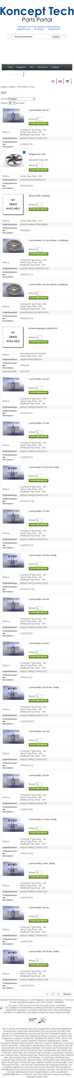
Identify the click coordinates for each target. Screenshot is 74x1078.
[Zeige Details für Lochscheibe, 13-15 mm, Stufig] (14, 479)
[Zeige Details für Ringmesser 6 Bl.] (14, 166)
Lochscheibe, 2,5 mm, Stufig (42, 555)
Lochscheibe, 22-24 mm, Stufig (44, 687)
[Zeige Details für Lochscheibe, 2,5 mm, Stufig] (14, 567)
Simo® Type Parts (19, 87)
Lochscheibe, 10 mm (39, 379)
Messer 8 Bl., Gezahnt (39, 196)
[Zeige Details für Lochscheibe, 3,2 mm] (14, 743)
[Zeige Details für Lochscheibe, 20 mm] (14, 611)
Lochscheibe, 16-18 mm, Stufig (44, 951)
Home (4, 87)
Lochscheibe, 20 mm (39, 599)
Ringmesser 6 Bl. (37, 154)
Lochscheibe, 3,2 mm (39, 731)
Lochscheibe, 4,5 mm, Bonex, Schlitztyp (48, 284)
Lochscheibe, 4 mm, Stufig (42, 863)
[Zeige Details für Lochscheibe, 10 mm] (14, 391)
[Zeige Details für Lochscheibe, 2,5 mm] (14, 523)
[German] (67, 82)
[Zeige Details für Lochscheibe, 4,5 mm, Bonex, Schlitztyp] (14, 296)
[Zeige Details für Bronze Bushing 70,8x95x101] (14, 347)
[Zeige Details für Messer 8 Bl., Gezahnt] (14, 215)
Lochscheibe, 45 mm (39, 110)
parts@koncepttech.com (28, 1002)
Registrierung (23, 29)
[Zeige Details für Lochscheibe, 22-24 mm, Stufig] (14, 699)
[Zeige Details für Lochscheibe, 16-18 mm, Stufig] (14, 963)
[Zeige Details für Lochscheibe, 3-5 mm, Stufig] (14, 831)
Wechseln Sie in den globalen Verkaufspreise (39, 27)
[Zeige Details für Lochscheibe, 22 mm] (14, 655)
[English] (53, 82)
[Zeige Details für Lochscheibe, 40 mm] (14, 919)
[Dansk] (60, 82)
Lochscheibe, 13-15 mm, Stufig (44, 467)
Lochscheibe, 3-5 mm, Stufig (42, 819)
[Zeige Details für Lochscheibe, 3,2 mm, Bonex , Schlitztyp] (14, 252)
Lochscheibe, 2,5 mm (39, 511)
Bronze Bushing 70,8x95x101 (43, 328)
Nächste (67, 994)
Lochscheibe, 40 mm (39, 907)
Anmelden (39, 29)
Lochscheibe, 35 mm (39, 775)
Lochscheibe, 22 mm (39, 643)
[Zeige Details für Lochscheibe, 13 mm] (14, 435)
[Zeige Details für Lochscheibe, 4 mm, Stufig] (14, 875)
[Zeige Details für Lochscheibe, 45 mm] (14, 122)
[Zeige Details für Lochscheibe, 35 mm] (14, 787)
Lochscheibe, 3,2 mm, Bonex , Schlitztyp (48, 240)
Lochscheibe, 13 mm (39, 423)
